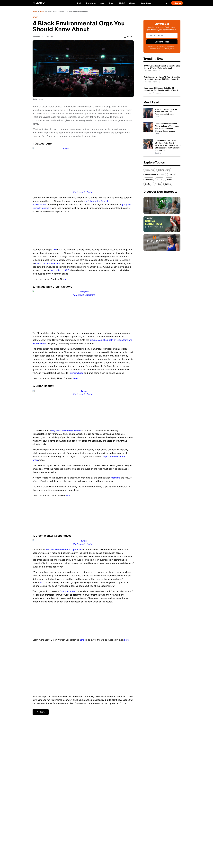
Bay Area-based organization (66, 430)
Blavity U (149, 179)
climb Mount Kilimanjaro (47, 263)
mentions (115, 477)
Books (147, 184)
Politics (157, 184)
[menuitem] (112, 3)
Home (35, 11)
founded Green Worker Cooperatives (64, 549)
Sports (159, 179)
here (66, 279)
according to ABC (60, 270)
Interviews (149, 170)
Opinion (168, 184)
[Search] (166, 3)
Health (169, 179)
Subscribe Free (162, 41)
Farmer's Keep (76, 373)
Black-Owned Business (154, 174)
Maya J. (38, 37)
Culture (172, 174)
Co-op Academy (68, 591)
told (55, 249)
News (42, 11)
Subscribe (177, 3)
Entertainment (164, 170)
